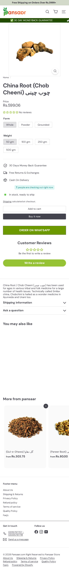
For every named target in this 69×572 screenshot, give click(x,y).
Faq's (5, 515)
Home (6, 77)
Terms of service (11, 506)
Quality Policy (10, 510)
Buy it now (35, 216)
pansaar (29, 399)
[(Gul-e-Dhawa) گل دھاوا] (25, 432)
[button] (10, 112)
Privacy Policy (10, 498)
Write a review (34, 263)
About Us (8, 490)
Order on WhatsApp (34, 230)
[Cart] (55, 12)
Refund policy (10, 502)
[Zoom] (55, 71)
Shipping (7, 201)
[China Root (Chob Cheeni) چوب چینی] (25, 359)
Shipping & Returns (13, 494)
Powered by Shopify (22, 564)
